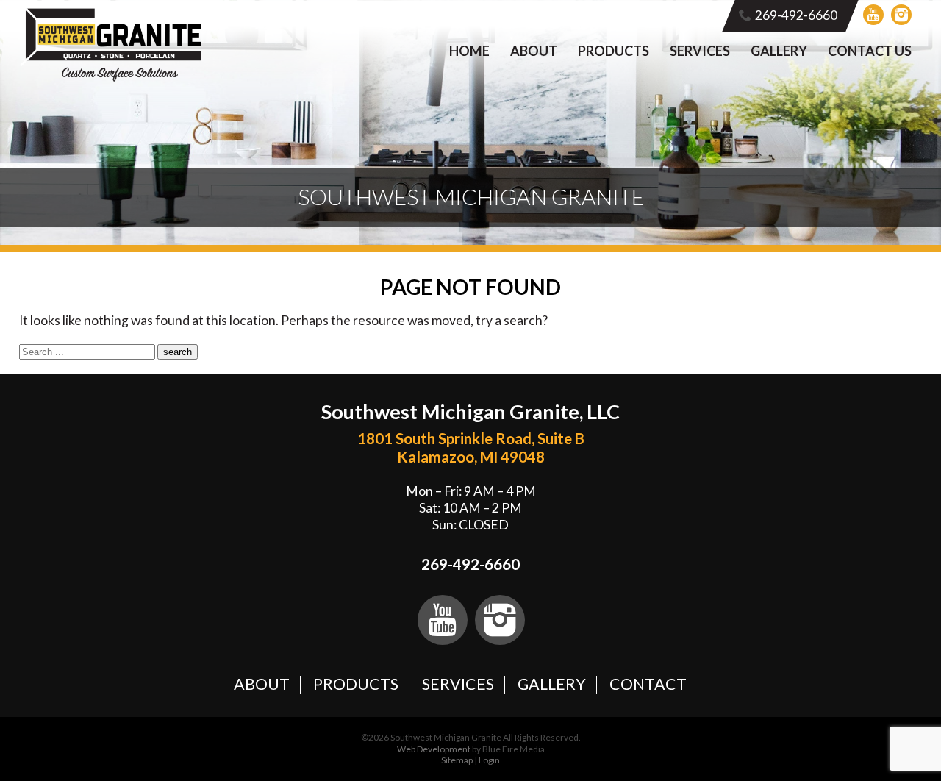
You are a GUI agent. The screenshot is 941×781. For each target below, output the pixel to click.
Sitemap (457, 760)
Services (700, 51)
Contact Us (870, 51)
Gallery (779, 51)
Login (489, 760)
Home (469, 51)
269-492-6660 (796, 15)
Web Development (433, 749)
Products (613, 51)
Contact (648, 683)
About (533, 51)
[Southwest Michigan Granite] (111, 78)
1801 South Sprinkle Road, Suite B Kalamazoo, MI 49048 (470, 447)
